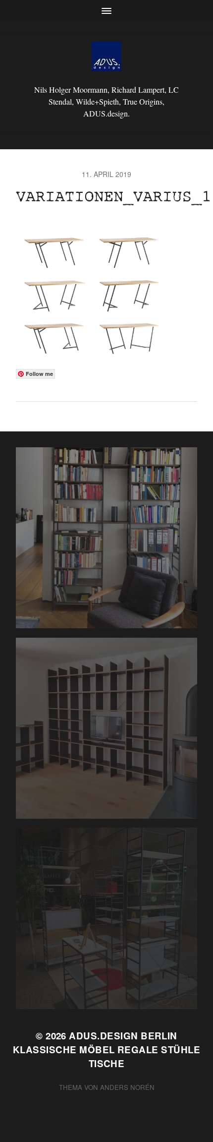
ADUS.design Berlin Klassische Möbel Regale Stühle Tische (106, 1049)
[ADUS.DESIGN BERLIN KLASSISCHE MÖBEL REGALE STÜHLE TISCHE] (106, 56)
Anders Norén (127, 1087)
